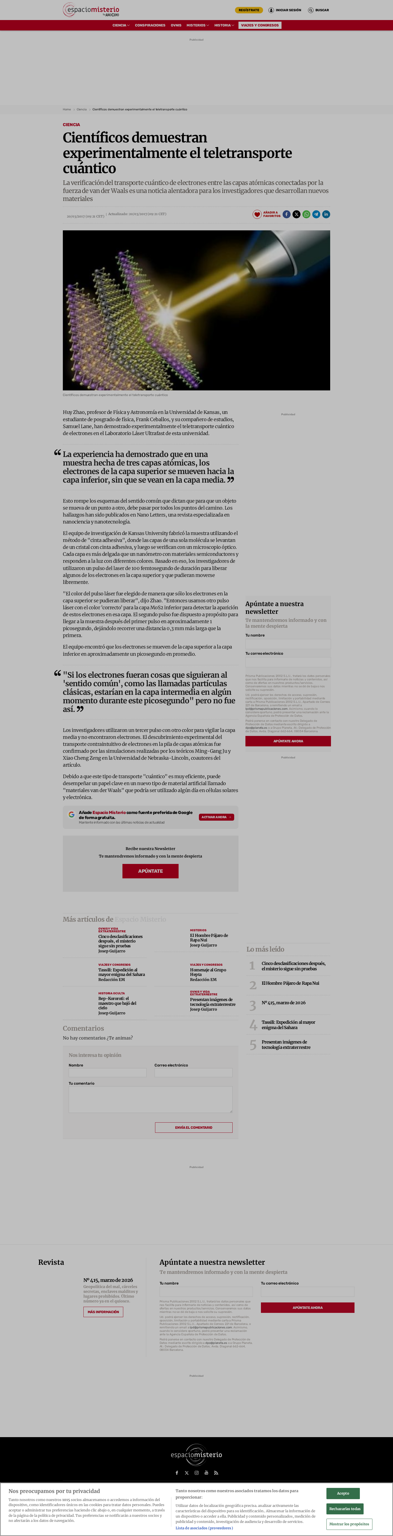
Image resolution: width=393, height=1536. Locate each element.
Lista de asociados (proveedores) (204, 1528)
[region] (196, 1509)
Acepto (343, 1493)
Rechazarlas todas (345, 1508)
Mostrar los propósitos (349, 1524)
